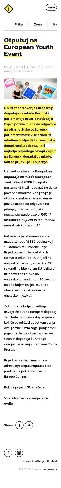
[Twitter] (29, 425)
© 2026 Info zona (30, 469)
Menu (51, 7)
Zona (37, 24)
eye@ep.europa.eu (29, 365)
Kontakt (52, 461)
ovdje (8, 403)
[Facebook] (19, 425)
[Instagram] (19, 453)
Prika (18, 24)
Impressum (50, 469)
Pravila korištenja (34, 461)
